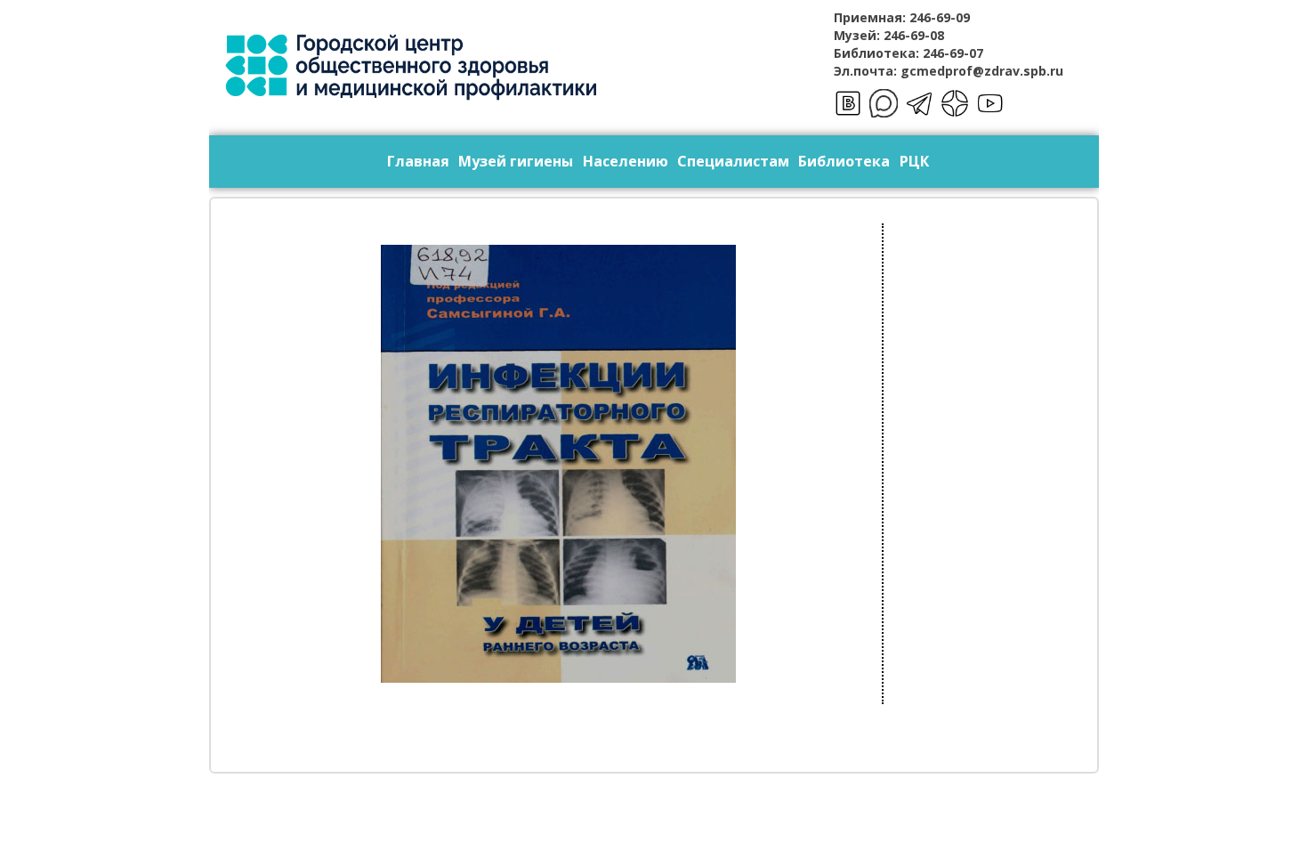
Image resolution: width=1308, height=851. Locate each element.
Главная (418, 161)
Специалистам (733, 161)
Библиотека (844, 161)
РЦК (914, 161)
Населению (625, 161)
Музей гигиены (515, 161)
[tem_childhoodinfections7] (558, 464)
